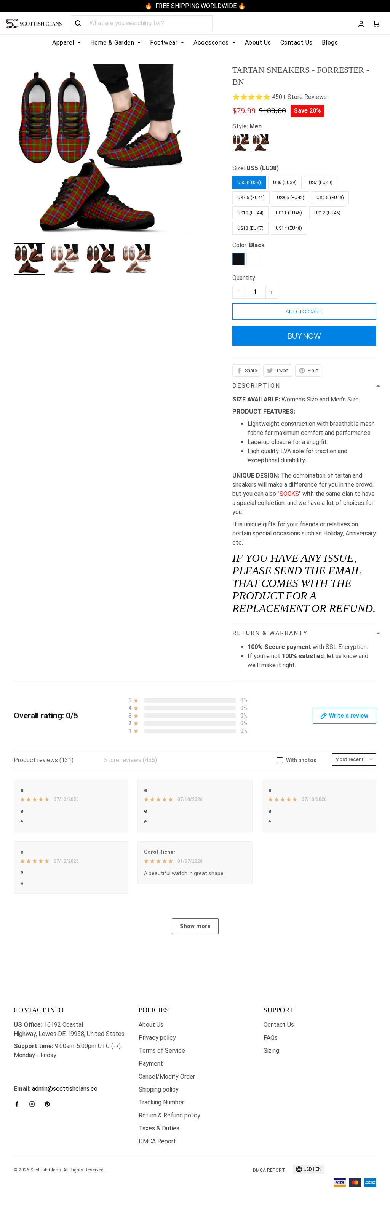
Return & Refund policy (169, 1115)
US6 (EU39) (285, 182)
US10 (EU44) (250, 213)
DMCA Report (157, 1141)
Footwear (163, 42)
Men (255, 126)
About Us (258, 42)
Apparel (63, 42)
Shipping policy (159, 1089)
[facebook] (19, 1104)
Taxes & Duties (159, 1128)
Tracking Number (161, 1102)
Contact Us (296, 42)
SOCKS (289, 493)
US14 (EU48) (289, 228)
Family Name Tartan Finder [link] (49, 1079)
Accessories (211, 42)
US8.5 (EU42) (290, 197)
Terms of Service (162, 1050)
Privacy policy (157, 1037)
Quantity (243, 277)
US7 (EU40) (320, 182)
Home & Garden (112, 42)
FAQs (271, 1037)
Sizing (271, 1050)
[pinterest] (49, 1104)
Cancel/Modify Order (167, 1076)
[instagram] (34, 1104)
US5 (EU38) (262, 168)
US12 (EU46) (327, 213)
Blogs (330, 42)
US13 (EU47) (250, 228)
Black (257, 245)
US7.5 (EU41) (251, 197)
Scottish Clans (33, 1067)
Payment (151, 1063)
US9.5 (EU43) (330, 197)
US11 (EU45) (289, 213)
